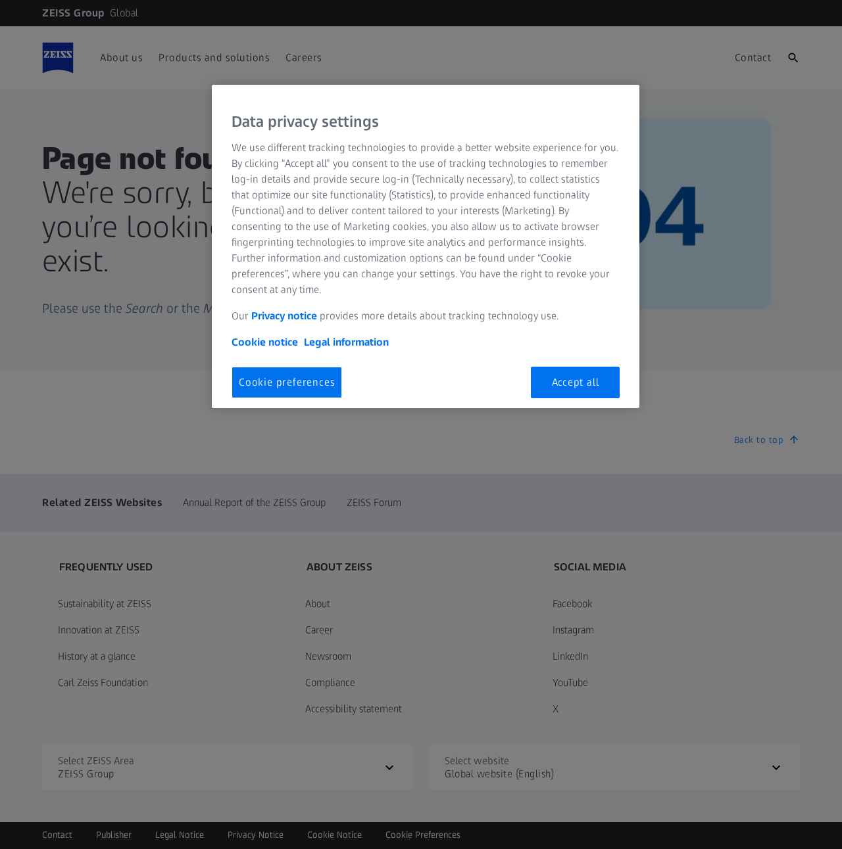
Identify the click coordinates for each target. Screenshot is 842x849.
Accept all (575, 382)
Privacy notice (284, 316)
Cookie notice (265, 342)
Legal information (346, 342)
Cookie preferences (287, 382)
